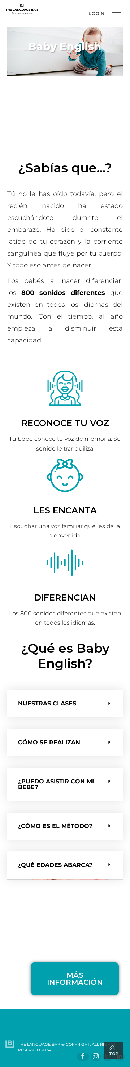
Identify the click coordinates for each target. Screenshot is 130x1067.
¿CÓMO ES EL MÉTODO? (55, 826)
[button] (65, 703)
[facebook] (83, 1056)
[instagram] (96, 1056)
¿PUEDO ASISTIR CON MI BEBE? (56, 784)
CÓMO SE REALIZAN (49, 742)
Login (96, 13)
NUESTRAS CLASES (47, 703)
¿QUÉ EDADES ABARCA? (55, 865)
